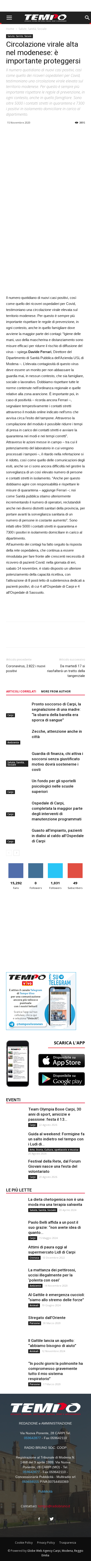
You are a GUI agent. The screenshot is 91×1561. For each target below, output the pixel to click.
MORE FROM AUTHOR (56, 691)
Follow (35, 865)
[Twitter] (51, 1519)
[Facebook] (39, 1519)
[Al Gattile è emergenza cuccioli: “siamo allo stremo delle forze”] (15, 1301)
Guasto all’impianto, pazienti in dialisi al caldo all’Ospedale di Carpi (58, 835)
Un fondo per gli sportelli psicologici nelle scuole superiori (54, 786)
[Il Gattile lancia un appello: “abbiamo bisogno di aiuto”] (15, 1347)
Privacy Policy (46, 1543)
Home (10, 29)
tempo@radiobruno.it (54, 1506)
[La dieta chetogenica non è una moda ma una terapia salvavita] (15, 1206)
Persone (35, 1323)
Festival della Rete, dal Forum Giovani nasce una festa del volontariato (54, 1166)
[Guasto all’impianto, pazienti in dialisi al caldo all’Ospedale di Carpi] (17, 836)
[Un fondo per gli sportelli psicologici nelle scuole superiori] (17, 786)
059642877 (32, 1438)
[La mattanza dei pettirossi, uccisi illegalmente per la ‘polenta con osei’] (15, 1276)
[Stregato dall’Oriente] (15, 1324)
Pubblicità (45, 1491)
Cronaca (34, 1257)
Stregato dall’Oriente (47, 1317)
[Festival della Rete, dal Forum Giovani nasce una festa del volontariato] (15, 1168)
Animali (34, 1305)
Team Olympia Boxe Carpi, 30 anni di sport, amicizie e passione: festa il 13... (54, 1114)
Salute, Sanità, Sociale (33, 29)
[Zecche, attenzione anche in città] (17, 737)
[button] (87, 18)
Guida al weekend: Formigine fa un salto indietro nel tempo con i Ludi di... (56, 1139)
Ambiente (13, 742)
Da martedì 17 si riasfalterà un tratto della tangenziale (66, 671)
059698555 (30, 1481)
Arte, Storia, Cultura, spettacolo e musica (54, 1149)
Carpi (10, 715)
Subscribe (75, 865)
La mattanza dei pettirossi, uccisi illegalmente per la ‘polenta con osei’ (52, 1275)
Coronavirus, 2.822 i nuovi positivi (25, 668)
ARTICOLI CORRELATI (21, 691)
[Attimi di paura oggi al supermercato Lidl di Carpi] (15, 1253)
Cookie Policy (24, 1543)
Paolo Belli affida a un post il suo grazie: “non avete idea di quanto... (54, 1227)
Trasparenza (67, 1543)
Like (16, 865)
